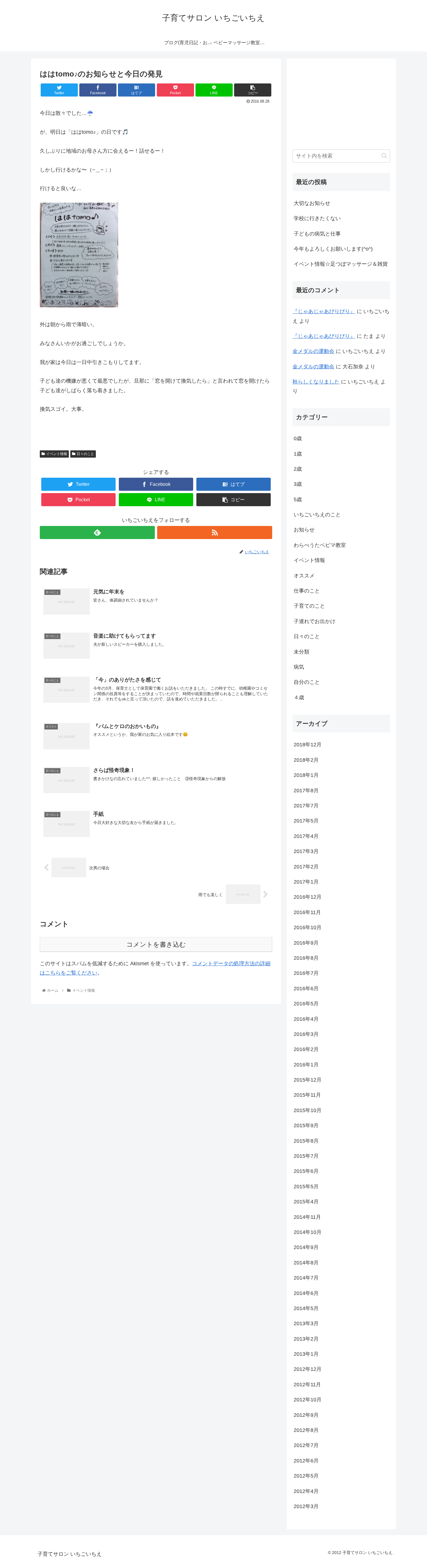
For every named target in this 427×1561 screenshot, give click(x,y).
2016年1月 (306, 1065)
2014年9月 (306, 1247)
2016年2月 (306, 1049)
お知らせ (304, 530)
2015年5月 (306, 1186)
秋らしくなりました (316, 382)
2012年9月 (306, 1415)
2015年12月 (308, 1080)
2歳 (298, 469)
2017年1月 (306, 882)
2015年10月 (308, 1110)
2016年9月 (306, 943)
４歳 (299, 697)
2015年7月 (306, 1156)
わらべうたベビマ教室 (320, 545)
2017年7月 (306, 806)
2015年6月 (306, 1171)
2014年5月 (306, 1308)
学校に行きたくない (317, 218)
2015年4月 (306, 1202)
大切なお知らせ (312, 203)
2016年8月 (306, 958)
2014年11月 (307, 1217)
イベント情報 (56, 454)
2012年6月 (306, 1461)
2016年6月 (306, 988)
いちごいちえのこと (317, 515)
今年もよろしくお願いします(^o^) (333, 249)
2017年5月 (306, 821)
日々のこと (85, 454)
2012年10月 (308, 1400)
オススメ (304, 576)
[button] (384, 155)
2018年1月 (306, 775)
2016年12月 (308, 897)
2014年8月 (306, 1263)
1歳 (298, 454)
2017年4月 (306, 836)
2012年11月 (307, 1384)
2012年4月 (306, 1491)
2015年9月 (306, 1125)
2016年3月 (306, 1034)
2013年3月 (306, 1323)
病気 (299, 667)
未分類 (301, 652)
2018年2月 (306, 760)
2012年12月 (308, 1369)
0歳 (298, 438)
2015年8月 (306, 1141)
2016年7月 (306, 973)
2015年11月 (307, 1095)
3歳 (298, 484)
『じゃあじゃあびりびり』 (324, 311)
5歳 (298, 499)
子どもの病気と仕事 (317, 234)
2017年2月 (306, 867)
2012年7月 (306, 1445)
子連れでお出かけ (315, 621)
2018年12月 (308, 745)
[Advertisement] (331, 100)
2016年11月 (307, 912)
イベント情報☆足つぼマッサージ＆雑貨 (341, 264)
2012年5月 (306, 1476)
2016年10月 (308, 927)
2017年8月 (306, 790)
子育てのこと (309, 606)
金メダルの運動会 (313, 351)
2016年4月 (306, 1019)
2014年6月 (306, 1293)
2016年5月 (306, 1004)
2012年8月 (306, 1430)
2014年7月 (306, 1278)
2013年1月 (306, 1354)
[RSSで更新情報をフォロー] (214, 532)
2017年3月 (306, 851)
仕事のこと (307, 591)
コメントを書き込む (156, 944)
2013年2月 (306, 1339)
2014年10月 (308, 1232)
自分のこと (307, 682)
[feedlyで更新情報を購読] (97, 532)
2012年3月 (306, 1506)
